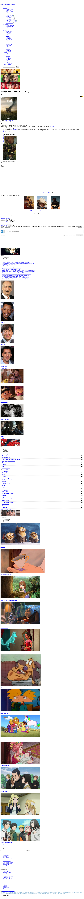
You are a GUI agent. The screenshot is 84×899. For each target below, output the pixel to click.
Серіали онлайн (7, 120)
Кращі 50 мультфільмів (6, 509)
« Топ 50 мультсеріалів (11, 21)
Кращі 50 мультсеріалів (8, 876)
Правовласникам (7, 882)
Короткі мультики (7, 865)
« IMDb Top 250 (9, 15)
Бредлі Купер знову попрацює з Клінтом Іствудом (13, 276)
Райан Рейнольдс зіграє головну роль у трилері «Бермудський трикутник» (18, 271)
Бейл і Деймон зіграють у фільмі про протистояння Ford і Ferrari (16, 274)
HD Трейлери (6, 857)
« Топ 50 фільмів (10, 17)
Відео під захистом (7, 884)
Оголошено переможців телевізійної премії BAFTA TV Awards (16, 277)
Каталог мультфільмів (8, 862)
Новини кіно (6, 855)
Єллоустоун (15, 129)
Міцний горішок (6, 468)
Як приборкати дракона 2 (8, 502)
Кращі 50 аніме (6, 877)
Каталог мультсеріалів (8, 863)
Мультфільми (6, 24)
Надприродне (5, 487)
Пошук (17, 66)
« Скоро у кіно (9, 12)
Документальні (6, 867)
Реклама (5, 886)
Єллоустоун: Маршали (55, 210)
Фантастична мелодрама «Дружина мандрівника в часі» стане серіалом (18, 263)
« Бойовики (8, 32)
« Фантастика (9, 47)
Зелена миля (5, 462)
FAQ (48, 215)
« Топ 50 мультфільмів (11, 20)
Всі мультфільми (4, 628)
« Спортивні (9, 44)
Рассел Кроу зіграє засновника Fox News (11, 269)
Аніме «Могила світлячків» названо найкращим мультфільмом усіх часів (18, 270)
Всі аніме (3, 844)
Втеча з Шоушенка (6, 454)
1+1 (3, 466)
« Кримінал (8, 43)
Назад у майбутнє (6, 457)
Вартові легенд (5, 497)
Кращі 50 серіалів (4, 490)
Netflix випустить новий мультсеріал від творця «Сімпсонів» (15, 275)
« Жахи (7, 46)
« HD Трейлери (9, 11)
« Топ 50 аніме (9, 23)
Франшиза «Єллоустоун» (6, 218)
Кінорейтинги (6, 13)
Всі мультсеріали (4, 740)
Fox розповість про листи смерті (9, 264)
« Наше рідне (9, 31)
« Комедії (8, 36)
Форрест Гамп (5, 455)
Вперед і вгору (5, 500)
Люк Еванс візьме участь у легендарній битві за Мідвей (14, 266)
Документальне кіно (7, 64)
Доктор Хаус (5, 472)
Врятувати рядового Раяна (8, 461)
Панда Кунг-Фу (5, 504)
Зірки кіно (5, 856)
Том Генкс (52, 126)
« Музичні (8, 50)
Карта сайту (6, 887)
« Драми (8, 40)
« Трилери (8, 45)
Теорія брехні (6, 488)
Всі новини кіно (4, 279)
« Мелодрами (9, 34)
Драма (12, 120)
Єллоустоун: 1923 (29, 210)
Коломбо (4, 481)
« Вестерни (8, 33)
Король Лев (5, 491)
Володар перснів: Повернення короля (11, 459)
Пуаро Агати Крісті (6, 483)
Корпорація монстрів (7, 498)
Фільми (5, 30)
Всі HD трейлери (4, 438)
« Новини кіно (9, 9)
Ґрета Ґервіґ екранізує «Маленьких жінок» (11, 268)
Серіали (5, 52)
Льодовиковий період (7, 505)
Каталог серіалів (6, 861)
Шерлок (4, 476)
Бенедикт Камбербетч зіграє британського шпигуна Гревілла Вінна (17, 278)
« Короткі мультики (10, 27)
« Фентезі (8, 49)
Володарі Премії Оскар (8, 878)
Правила (5, 885)
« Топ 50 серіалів (10, 19)
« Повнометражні (10, 25)
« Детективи (9, 39)
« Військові (8, 38)
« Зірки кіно (8, 10)
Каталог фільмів (6, 859)
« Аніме (8, 29)
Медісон (2, 224)
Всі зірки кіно (4, 368)
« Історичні (8, 41)
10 (3, 141)
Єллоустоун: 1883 (46, 192)
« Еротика (8, 51)
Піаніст (4, 464)
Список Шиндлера (7, 469)
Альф (3, 474)
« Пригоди (8, 37)
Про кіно (5, 8)
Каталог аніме (6, 864)
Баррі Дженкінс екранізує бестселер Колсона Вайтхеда (14, 272)
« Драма (8, 56)
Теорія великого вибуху (7, 479)
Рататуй (4, 495)
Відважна (5, 507)
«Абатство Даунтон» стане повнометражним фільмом (14, 265)
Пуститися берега (6, 478)
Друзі (3, 485)
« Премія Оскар (10, 16)
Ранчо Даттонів (4, 225)
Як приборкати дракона (8, 493)
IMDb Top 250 (6, 871)
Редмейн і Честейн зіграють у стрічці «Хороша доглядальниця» (16, 262)
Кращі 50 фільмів (4, 471)
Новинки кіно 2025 (7, 858)
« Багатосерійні (9, 26)
